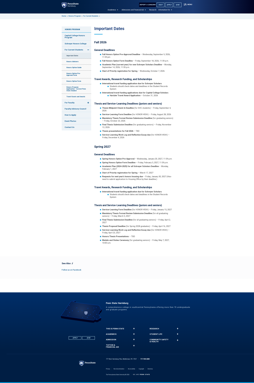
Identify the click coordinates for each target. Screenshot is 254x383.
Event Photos (70, 121)
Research (152, 10)
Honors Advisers (72, 61)
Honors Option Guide (74, 67)
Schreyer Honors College (76, 44)
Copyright (141, 369)
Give (177, 5)
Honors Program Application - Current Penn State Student (76, 89)
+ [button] (134, 328)
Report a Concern (147, 5)
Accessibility (131, 369)
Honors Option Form (73, 81)
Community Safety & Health (159, 341)
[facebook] (71, 328)
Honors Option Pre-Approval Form (73, 74)
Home (64, 16)
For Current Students (90, 16)
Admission (111, 340)
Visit (160, 5)
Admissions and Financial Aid (133, 10)
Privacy (108, 369)
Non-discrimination (119, 369)
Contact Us (69, 127)
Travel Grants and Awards (75, 97)
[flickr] (81, 328)
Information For (164, 10)
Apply (169, 5)
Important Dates (72, 56)
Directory (150, 369)
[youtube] (87, 328)
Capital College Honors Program (75, 36)
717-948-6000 (145, 359)
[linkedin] (76, 328)
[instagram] (92, 328)
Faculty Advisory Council (75, 109)
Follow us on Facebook (71, 270)
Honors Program (74, 16)
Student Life (156, 334)
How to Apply (70, 115)
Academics (112, 10)
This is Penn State (115, 329)
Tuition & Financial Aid (112, 346)
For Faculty (70, 103)
